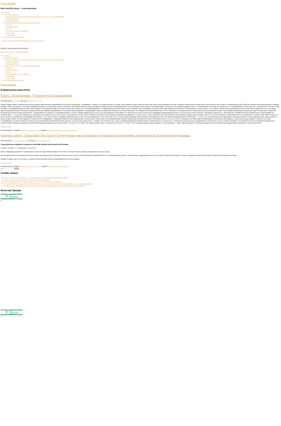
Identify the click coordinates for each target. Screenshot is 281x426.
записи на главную (28, 130)
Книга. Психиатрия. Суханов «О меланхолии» (36, 95)
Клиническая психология (57, 130)
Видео (8, 29)
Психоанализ (8, 3)
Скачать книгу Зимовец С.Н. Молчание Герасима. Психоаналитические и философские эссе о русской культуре (48, 184)
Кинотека (10, 33)
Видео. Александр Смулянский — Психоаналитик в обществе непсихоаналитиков (36, 177)
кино (38, 130)
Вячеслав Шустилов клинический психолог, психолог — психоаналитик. (35, 16)
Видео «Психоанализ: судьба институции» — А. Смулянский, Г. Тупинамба (33, 182)
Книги (38, 166)
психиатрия (72, 130)
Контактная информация (13, 37)
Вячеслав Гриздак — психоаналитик (15, 52)
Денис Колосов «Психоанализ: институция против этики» (27, 180)
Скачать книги (12, 27)
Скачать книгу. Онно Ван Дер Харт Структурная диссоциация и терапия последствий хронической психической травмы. (95, 135)
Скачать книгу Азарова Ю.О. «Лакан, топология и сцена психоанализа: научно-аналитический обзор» (44, 186)
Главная (7, 12)
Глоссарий (10, 35)
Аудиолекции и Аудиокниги (17, 31)
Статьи (9, 25)
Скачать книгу (6, 126)
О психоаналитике (11, 14)
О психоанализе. (13, 18)
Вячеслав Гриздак (35, 101)
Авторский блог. (12, 21)
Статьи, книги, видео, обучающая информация (22, 23)
